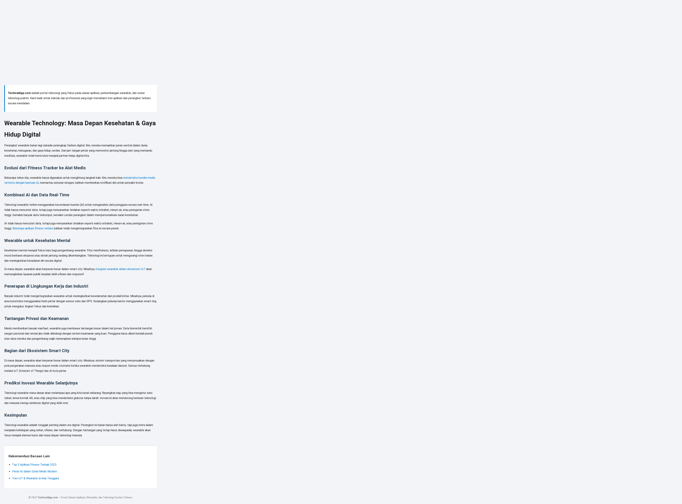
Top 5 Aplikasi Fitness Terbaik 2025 (34, 464)
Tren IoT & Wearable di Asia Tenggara (35, 478)
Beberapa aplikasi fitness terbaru (32, 228)
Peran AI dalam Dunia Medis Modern (34, 471)
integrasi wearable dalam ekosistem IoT (120, 269)
